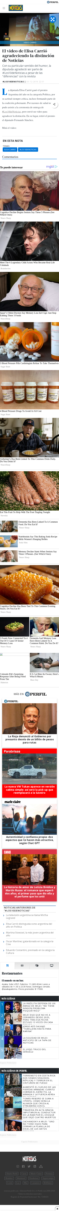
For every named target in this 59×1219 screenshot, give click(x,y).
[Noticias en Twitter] (29, 1166)
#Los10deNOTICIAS (28, 149)
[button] (54, 104)
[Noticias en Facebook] (23, 1166)
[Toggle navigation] (4, 8)
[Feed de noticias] (35, 1166)
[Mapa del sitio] (41, 1166)
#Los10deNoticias (11, 111)
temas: (6, 146)
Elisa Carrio (10, 149)
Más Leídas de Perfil (14, 1070)
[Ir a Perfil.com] (52, 2)
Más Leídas (8, 998)
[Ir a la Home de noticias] (29, 1159)
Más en (19, 694)
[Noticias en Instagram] (17, 1166)
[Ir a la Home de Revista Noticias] (15, 8)
